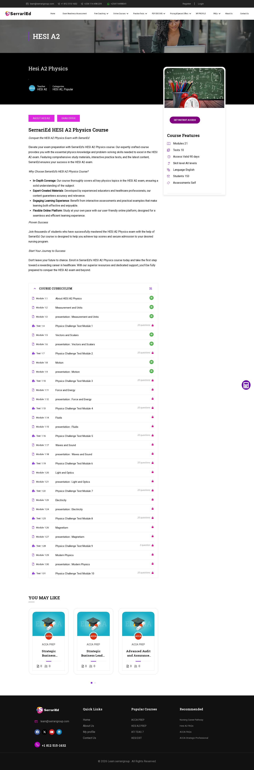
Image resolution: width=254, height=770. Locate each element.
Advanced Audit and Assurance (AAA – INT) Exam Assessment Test (138, 653)
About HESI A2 (41, 118)
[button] (91, 683)
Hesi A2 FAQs (186, 726)
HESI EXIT (136, 738)
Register (187, 3)
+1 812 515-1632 (69, 3)
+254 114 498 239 (93, 3)
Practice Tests (138, 14)
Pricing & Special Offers (179, 14)
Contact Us (244, 14)
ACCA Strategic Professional (194, 738)
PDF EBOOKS (157, 14)
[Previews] (151, 298)
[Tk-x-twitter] (44, 732)
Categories (58, 86)
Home (52, 14)
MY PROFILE (201, 14)
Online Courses (119, 14)
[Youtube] (52, 732)
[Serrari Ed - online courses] (18, 13)
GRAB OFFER (69, 118)
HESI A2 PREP (139, 726)
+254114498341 (118, 3)
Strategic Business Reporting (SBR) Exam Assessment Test (49, 653)
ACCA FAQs (185, 732)
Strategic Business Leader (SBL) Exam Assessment (93, 653)
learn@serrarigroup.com (42, 3)
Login (201, 3)
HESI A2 (58, 89)
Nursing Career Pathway (191, 719)
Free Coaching (100, 14)
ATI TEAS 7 (137, 732)
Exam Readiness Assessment (75, 14)
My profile (89, 732)
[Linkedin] (59, 732)
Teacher (41, 86)
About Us (229, 14)
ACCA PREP (137, 719)
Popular (68, 89)
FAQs (215, 14)
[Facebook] (37, 732)
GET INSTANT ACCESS (185, 120)
